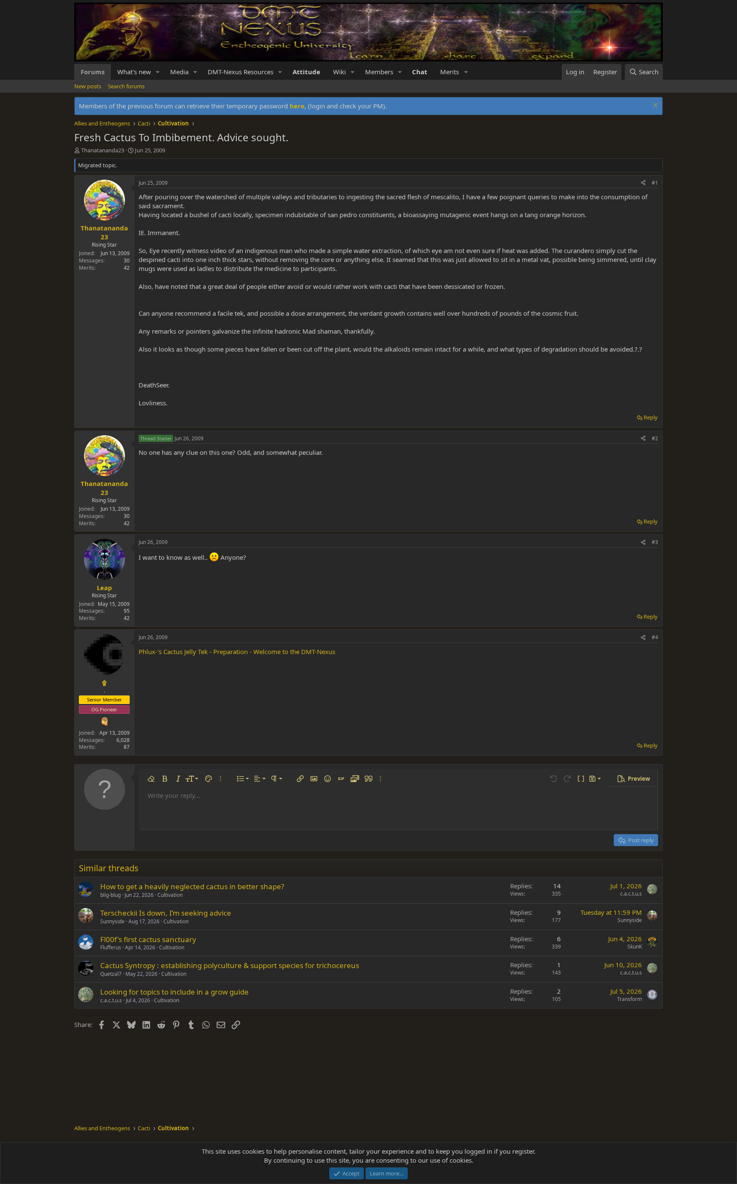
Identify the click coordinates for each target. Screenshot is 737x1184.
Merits (449, 71)
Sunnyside (112, 921)
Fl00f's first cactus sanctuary (148, 939)
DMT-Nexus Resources (240, 71)
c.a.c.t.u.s (631, 893)
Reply (651, 417)
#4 (655, 637)
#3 (655, 542)
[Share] (643, 183)
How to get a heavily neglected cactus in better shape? (192, 886)
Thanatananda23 (102, 150)
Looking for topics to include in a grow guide (174, 992)
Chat (419, 71)
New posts (87, 86)
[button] (158, 72)
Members (379, 71)
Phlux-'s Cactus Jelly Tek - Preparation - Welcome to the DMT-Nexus (237, 651)
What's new (134, 71)
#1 (655, 182)
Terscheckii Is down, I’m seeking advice (165, 913)
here (297, 106)
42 (127, 267)
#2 (655, 438)
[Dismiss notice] (654, 106)
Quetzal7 (111, 973)
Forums (92, 71)
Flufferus (110, 947)
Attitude (306, 71)
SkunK (634, 946)
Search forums (126, 86)
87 (127, 747)
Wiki (339, 71)
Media (179, 71)
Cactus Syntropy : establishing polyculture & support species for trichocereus (229, 965)
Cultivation (170, 895)
